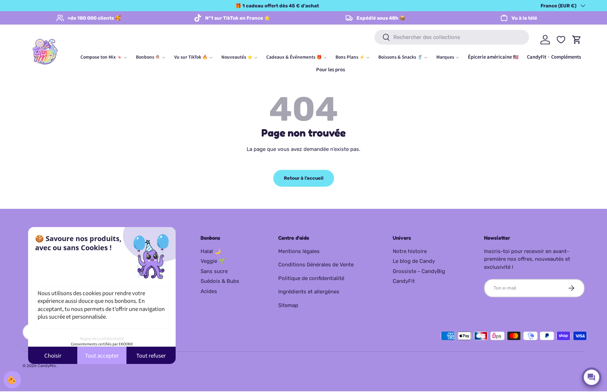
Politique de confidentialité (311, 278)
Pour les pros (330, 69)
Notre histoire (410, 251)
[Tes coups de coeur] (561, 39)
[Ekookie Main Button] (12, 379)
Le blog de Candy (414, 261)
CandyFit (404, 281)
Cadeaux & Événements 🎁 (294, 57)
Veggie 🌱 (213, 261)
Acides (209, 291)
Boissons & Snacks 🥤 (400, 57)
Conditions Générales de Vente (316, 264)
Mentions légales (299, 251)
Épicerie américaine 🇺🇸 (493, 56)
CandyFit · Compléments (554, 56)
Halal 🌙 (211, 251)
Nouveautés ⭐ (237, 57)
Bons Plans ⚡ (350, 57)
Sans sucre (214, 271)
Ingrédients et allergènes (308, 291)
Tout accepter (102, 355)
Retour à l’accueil (304, 178)
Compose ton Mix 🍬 (101, 57)
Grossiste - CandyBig (419, 271)
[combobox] (451, 37)
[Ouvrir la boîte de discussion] (591, 377)
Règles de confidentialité (102, 338)
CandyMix (47, 365)
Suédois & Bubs (220, 281)
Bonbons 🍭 (148, 57)
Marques (445, 57)
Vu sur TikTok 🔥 (191, 57)
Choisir (52, 355)
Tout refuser (151, 355)
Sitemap (288, 305)
